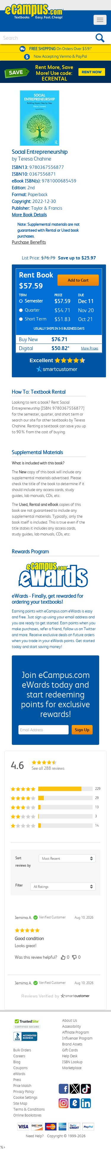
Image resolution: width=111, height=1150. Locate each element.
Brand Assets (72, 1044)
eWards (19, 1074)
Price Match (22, 1085)
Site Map (20, 1103)
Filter (19, 885)
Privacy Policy (23, 1091)
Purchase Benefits (29, 242)
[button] (55, 789)
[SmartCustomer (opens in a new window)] (57, 369)
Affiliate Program (75, 1032)
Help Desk (69, 1056)
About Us (69, 1020)
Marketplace (71, 1068)
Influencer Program (77, 1038)
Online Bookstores (27, 1115)
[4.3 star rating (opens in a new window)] (70, 360)
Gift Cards (70, 1050)
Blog (16, 1062)
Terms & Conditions (29, 1109)
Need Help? (35, 1136)
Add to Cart (78, 280)
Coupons (20, 1068)
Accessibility (71, 1026)
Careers (19, 1056)
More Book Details (29, 214)
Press (17, 1079)
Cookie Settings (25, 1097)
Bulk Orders (22, 1050)
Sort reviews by (23, 861)
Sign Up (82, 729)
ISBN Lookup (72, 1062)
